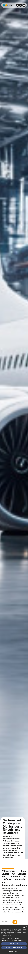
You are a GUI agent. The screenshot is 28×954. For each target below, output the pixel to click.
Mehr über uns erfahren (5, 922)
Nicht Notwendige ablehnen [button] (14, 947)
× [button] (26, 926)
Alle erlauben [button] (14, 943)
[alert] (14, 939)
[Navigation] (24, 5)
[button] (1, 940)
